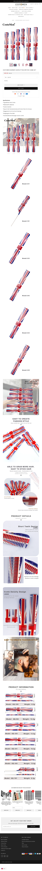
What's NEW (15, 7)
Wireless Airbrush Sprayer (26, 9)
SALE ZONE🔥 (22, 7)
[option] (21, 42)
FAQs (23, 843)
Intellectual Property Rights (6, 848)
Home (9, 7)
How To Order (24, 845)
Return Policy (3, 845)
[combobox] (17, 808)
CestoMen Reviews (25, 839)
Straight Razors (13, 9)
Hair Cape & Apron (26, 11)
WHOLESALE (21, 16)
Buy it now (21, 88)
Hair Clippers (29, 7)
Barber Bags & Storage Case (15, 14)
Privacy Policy (3, 843)
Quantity (6, 80)
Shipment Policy (4, 841)
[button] (11, 64)
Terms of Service (4, 846)
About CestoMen (4, 839)
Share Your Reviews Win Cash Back (28, 841)
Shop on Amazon (25, 846)
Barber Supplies (15, 11)
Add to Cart (6, 810)
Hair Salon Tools (28, 14)
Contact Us (3, 850)
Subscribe (33, 826)
